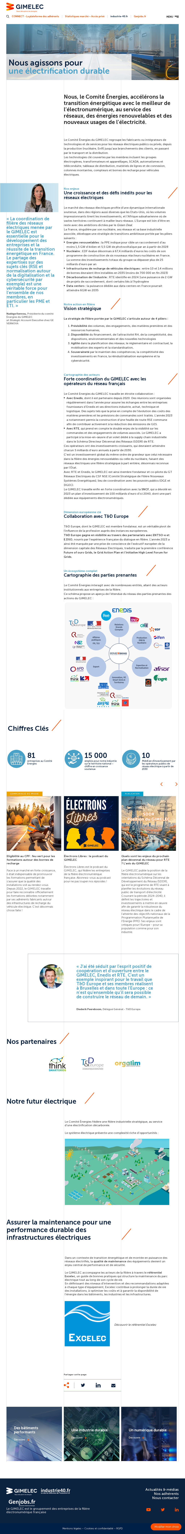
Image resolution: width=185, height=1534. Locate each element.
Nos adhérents (166, 1493)
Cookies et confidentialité (98, 1528)
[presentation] (161, 784)
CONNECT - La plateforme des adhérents (35, 16)
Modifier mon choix (166, 1526)
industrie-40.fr (119, 16)
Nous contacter (165, 1498)
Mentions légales (72, 1528)
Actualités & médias (162, 1489)
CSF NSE (102, 476)
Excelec (110, 1287)
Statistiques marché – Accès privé (84, 16)
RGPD (119, 1528)
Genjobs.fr (140, 16)
